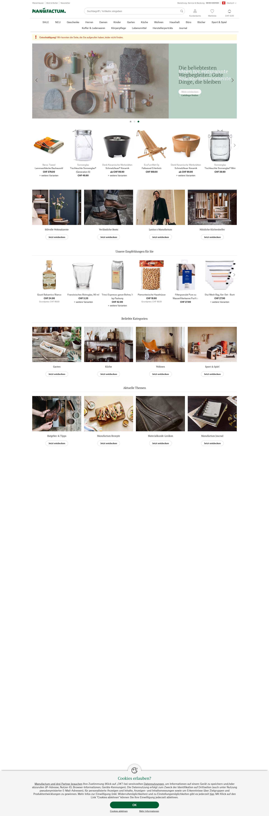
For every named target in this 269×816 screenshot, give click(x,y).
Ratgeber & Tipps (56, 435)
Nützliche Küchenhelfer (212, 229)
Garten (57, 366)
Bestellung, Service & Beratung (198, 3)
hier (212, 793)
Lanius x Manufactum (160, 229)
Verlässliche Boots (108, 229)
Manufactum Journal (212, 435)
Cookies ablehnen (119, 811)
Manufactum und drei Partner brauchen (58, 783)
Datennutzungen (154, 783)
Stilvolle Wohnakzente (57, 229)
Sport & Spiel (212, 366)
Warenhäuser (38, 3)
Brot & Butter (52, 3)
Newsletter (65, 3)
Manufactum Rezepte (108, 435)
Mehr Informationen (149, 811)
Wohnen (160, 366)
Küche (108, 366)
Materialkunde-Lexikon (160, 435)
